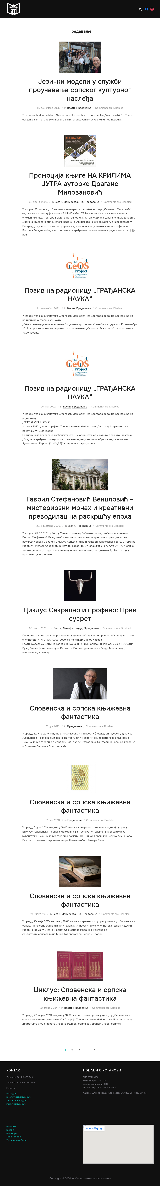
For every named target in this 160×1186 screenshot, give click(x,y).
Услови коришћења (16, 1140)
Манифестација (73, 201)
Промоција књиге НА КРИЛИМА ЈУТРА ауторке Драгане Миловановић (80, 184)
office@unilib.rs (14, 1093)
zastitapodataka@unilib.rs (19, 1100)
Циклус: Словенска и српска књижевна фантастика (80, 994)
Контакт (10, 1130)
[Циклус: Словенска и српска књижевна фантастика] (80, 951)
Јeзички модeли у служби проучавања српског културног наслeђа (80, 90)
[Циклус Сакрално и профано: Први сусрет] (80, 572)
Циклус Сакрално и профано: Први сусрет (80, 614)
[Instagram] (152, 9)
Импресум (11, 1133)
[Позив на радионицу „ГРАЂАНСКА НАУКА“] (80, 252)
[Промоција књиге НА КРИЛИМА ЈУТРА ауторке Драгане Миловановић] (80, 137)
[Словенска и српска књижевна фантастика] (80, 670)
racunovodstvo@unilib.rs (18, 1097)
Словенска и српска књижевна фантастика (80, 712)
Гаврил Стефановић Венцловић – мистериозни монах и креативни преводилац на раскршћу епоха (80, 507)
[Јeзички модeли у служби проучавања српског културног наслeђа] (80, 43)
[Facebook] (146, 9)
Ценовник (11, 1126)
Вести (71, 107)
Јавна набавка (13, 1136)
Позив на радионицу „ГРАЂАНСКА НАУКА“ (80, 294)
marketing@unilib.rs (16, 1104)
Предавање (83, 107)
